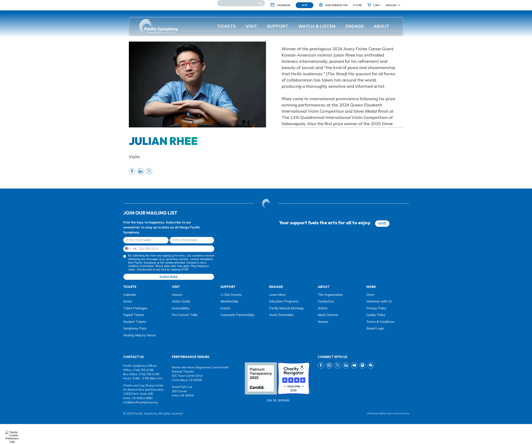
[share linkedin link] (140, 171)
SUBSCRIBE (168, 277)
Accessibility (181, 308)
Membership (229, 301)
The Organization (330, 295)
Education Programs (283, 301)
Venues (177, 295)
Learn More (277, 295)
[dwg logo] (266, 203)
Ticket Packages (135, 308)
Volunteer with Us (379, 301)
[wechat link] (371, 365)
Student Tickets (134, 322)
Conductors (326, 301)
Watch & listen (317, 26)
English (391, 5)
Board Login (375, 328)
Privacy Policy (376, 308)
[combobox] (130, 249)
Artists (323, 308)
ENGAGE (354, 26)
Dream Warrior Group (397, 413)
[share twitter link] (149, 171)
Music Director (328, 315)
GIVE (382, 223)
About (381, 26)
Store (370, 295)
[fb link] (321, 365)
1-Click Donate (231, 295)
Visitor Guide (181, 301)
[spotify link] (362, 365)
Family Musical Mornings (286, 308)
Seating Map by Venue (139, 335)
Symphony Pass (135, 328)
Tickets (226, 26)
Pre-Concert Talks (185, 315)
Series (127, 301)
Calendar (129, 295)
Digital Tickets (133, 315)
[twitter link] (337, 365)
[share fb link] (132, 171)
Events (225, 308)
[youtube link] (354, 365)
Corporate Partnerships (237, 315)
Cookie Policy (375, 315)
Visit (251, 26)
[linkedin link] (346, 365)
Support (277, 26)
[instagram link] (329, 365)
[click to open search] (260, 3)
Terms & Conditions (380, 322)
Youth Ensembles (281, 315)
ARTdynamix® (375, 413)
